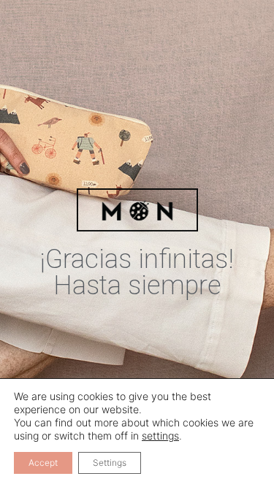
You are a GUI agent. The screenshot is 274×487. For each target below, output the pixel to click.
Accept (43, 462)
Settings (109, 462)
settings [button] (160, 435)
